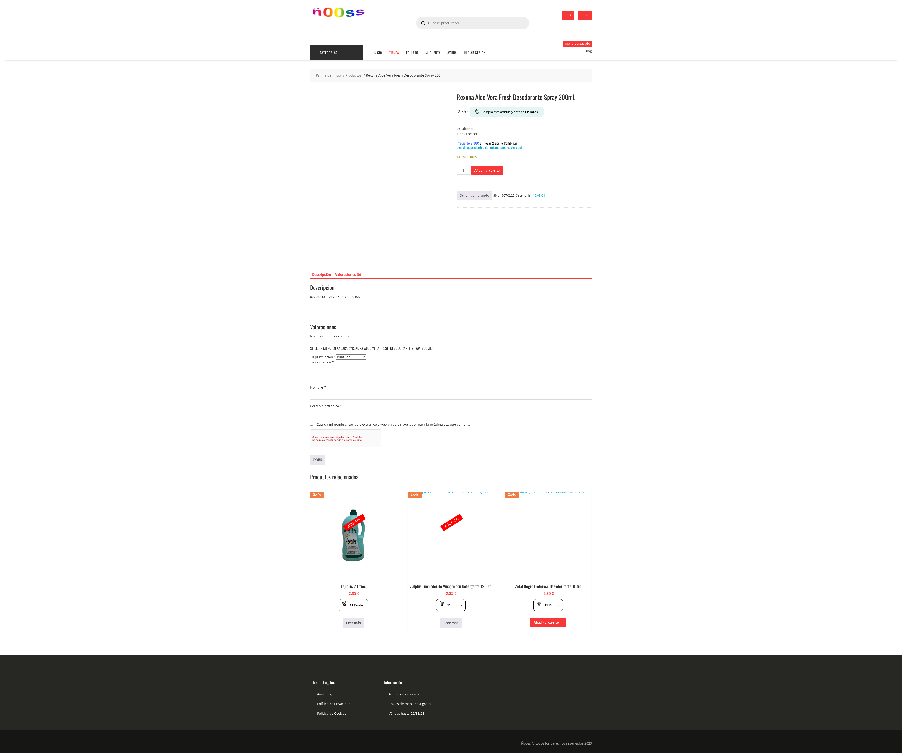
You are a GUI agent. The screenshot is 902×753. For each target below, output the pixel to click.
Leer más (353, 622)
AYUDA (452, 52)
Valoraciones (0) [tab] (348, 274)
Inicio (377, 52)
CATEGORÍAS (328, 52)
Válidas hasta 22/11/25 (406, 713)
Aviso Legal (325, 694)
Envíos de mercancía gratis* (411, 704)
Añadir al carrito (487, 170)
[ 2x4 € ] (539, 195)
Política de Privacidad (334, 704)
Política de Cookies (331, 713)
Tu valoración (322, 362)
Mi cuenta (432, 52)
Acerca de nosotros (404, 694)
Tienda (394, 52)
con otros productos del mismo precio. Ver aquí (489, 147)
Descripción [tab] (321, 274)
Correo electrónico (326, 406)
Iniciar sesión (475, 52)
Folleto (412, 52)
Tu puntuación (323, 357)
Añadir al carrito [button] (546, 622)
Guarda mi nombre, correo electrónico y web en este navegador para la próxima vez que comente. (393, 424)
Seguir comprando (474, 195)
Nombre (318, 387)
